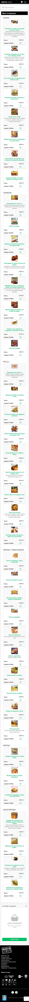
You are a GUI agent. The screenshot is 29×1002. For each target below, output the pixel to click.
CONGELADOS (5, 957)
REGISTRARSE (5, 966)
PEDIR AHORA (14, 939)
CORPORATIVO (5, 960)
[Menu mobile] (25, 2)
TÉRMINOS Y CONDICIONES (8, 968)
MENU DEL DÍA (5, 955)
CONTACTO (4, 963)
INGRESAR (4, 965)
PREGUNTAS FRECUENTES (8, 962)
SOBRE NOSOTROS (6, 959)
